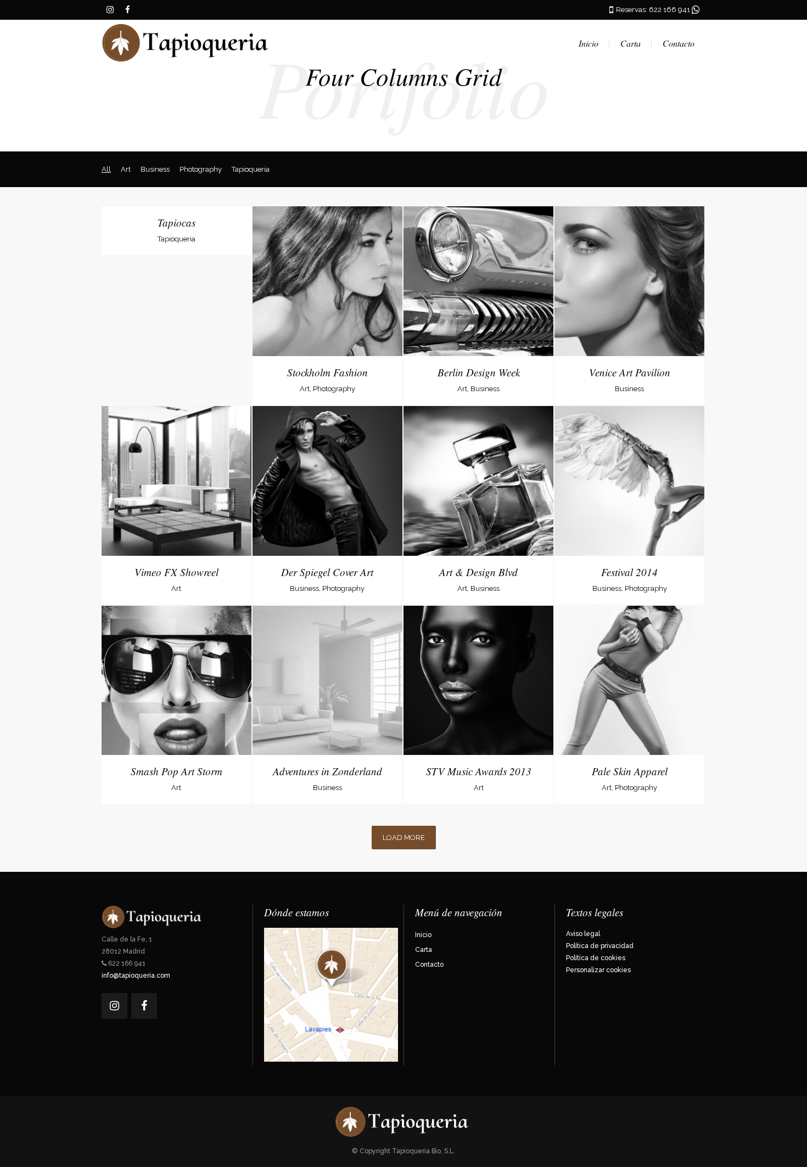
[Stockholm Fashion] (289, 297)
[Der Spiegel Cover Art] (289, 497)
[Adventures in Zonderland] (289, 696)
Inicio (423, 935)
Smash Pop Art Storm (176, 771)
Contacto (429, 964)
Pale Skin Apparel (630, 771)
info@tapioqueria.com (136, 975)
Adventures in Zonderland (327, 771)
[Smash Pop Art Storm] (138, 696)
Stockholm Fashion (327, 372)
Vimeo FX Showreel (176, 572)
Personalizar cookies (598, 970)
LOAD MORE (404, 837)
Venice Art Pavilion (629, 372)
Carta (423, 950)
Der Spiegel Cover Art (327, 572)
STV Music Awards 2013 (478, 771)
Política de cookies (595, 958)
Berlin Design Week (479, 372)
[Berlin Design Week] (441, 297)
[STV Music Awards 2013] (441, 696)
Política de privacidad (600, 946)
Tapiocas (176, 222)
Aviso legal (583, 934)
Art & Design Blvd (478, 572)
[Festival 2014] (592, 497)
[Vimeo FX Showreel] (138, 497)
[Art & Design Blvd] (441, 497)
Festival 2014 (629, 572)
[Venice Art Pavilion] (592, 297)
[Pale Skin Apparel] (592, 696)
